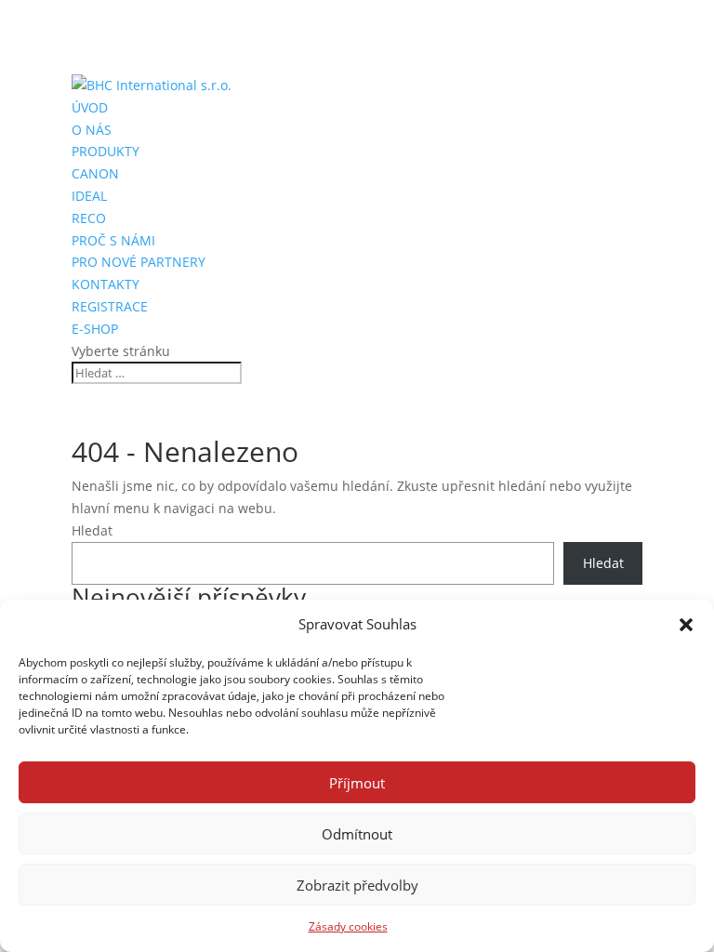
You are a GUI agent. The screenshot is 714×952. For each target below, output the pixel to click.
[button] (686, 624)
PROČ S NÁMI (113, 240)
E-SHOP (95, 328)
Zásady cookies (348, 926)
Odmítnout (357, 834)
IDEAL (89, 196)
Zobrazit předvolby (357, 885)
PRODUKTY (105, 151)
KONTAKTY (105, 284)
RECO (89, 218)
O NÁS (92, 130)
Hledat (92, 530)
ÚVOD (90, 107)
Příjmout (357, 783)
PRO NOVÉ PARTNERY (138, 262)
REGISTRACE (110, 306)
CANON (95, 173)
